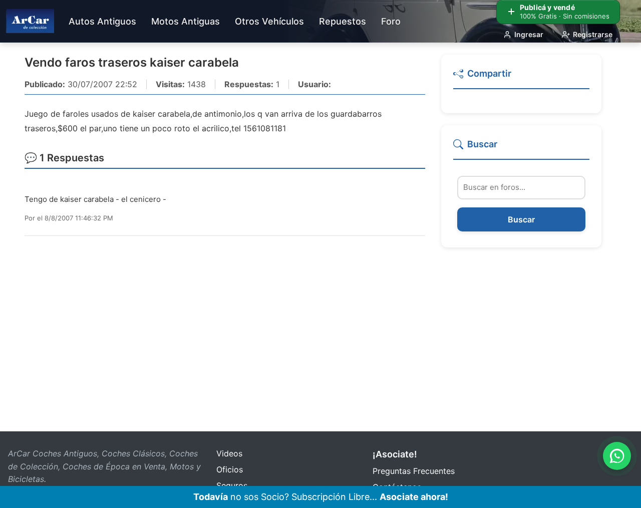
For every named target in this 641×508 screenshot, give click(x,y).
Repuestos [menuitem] (342, 21)
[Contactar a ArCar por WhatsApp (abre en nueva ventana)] (617, 456)
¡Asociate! (395, 454)
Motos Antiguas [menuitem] (185, 21)
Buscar (521, 219)
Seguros (231, 485)
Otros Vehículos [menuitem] (269, 21)
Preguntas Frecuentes (414, 471)
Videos (229, 453)
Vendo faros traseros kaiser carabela (132, 62)
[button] (521, 78)
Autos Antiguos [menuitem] (102, 21)
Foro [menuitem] (391, 21)
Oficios (229, 469)
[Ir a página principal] (30, 21)
